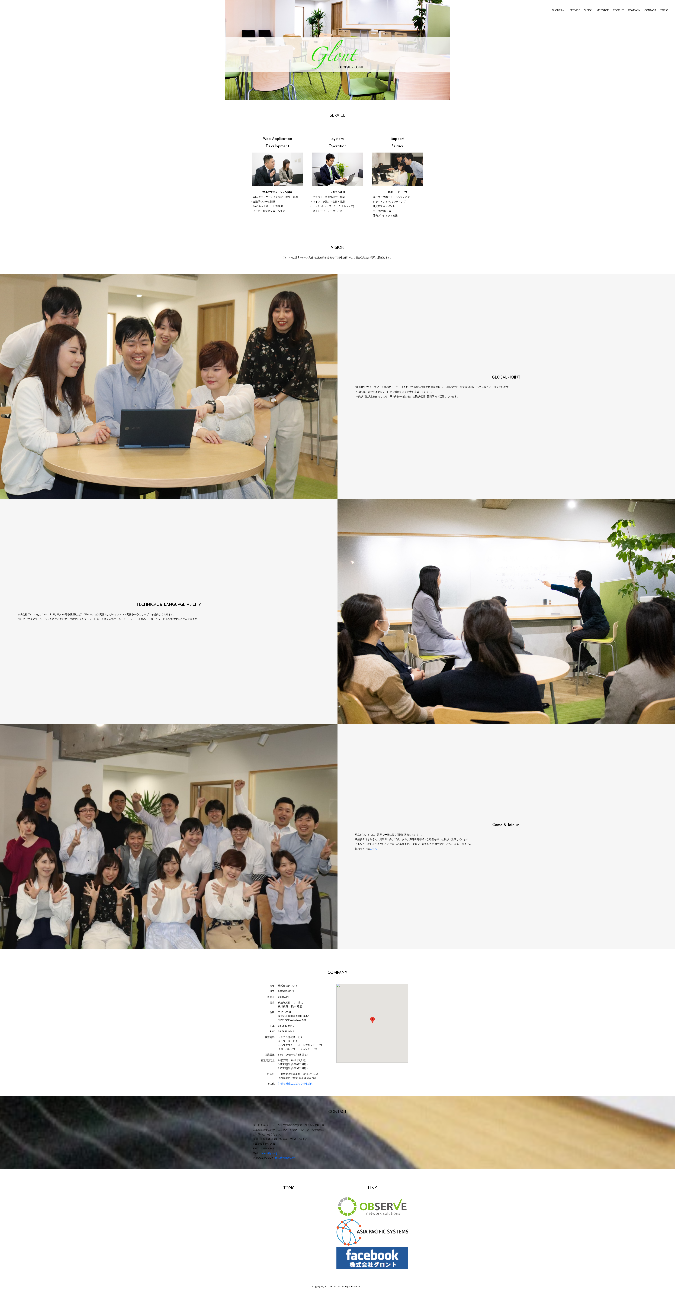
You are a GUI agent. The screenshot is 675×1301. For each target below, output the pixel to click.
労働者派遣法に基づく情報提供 (295, 1083)
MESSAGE (603, 10)
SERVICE (575, 10)
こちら (373, 848)
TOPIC (664, 10)
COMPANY (634, 10)
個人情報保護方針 (285, 1157)
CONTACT (650, 10)
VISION (588, 10)
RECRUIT (618, 10)
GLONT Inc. (558, 10)
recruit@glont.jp (269, 1153)
